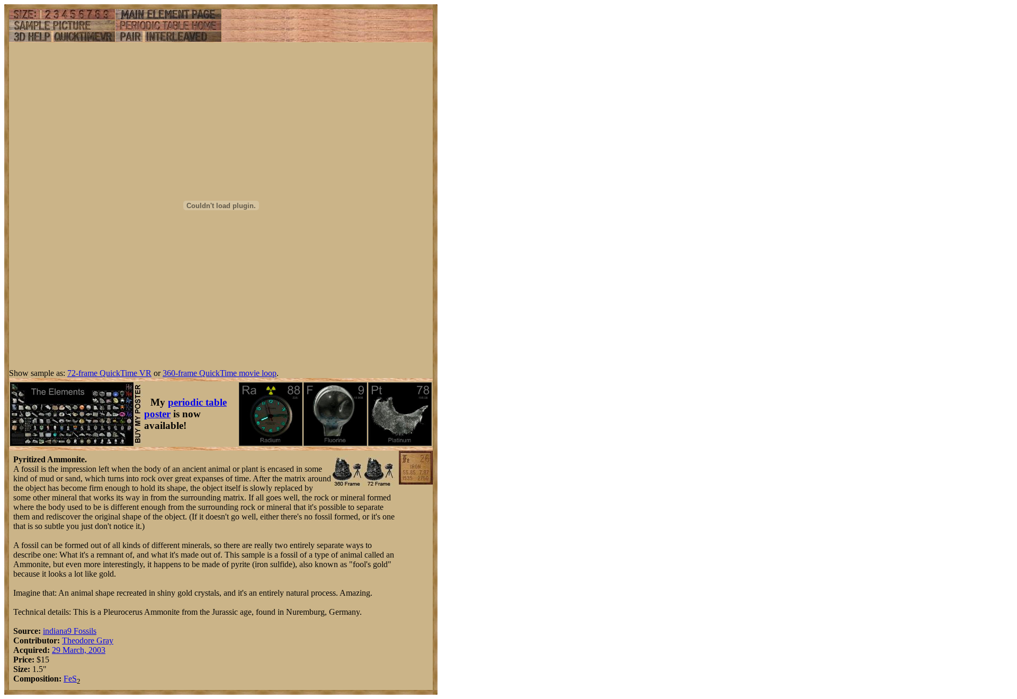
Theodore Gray (87, 640)
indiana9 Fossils (69, 630)
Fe (68, 678)
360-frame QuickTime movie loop (219, 373)
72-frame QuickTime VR (109, 373)
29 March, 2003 (78, 650)
